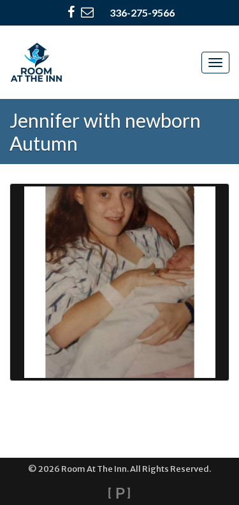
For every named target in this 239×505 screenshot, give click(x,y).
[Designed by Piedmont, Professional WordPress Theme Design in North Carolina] (119, 493)
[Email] (87, 13)
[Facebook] (71, 13)
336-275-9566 (142, 12)
